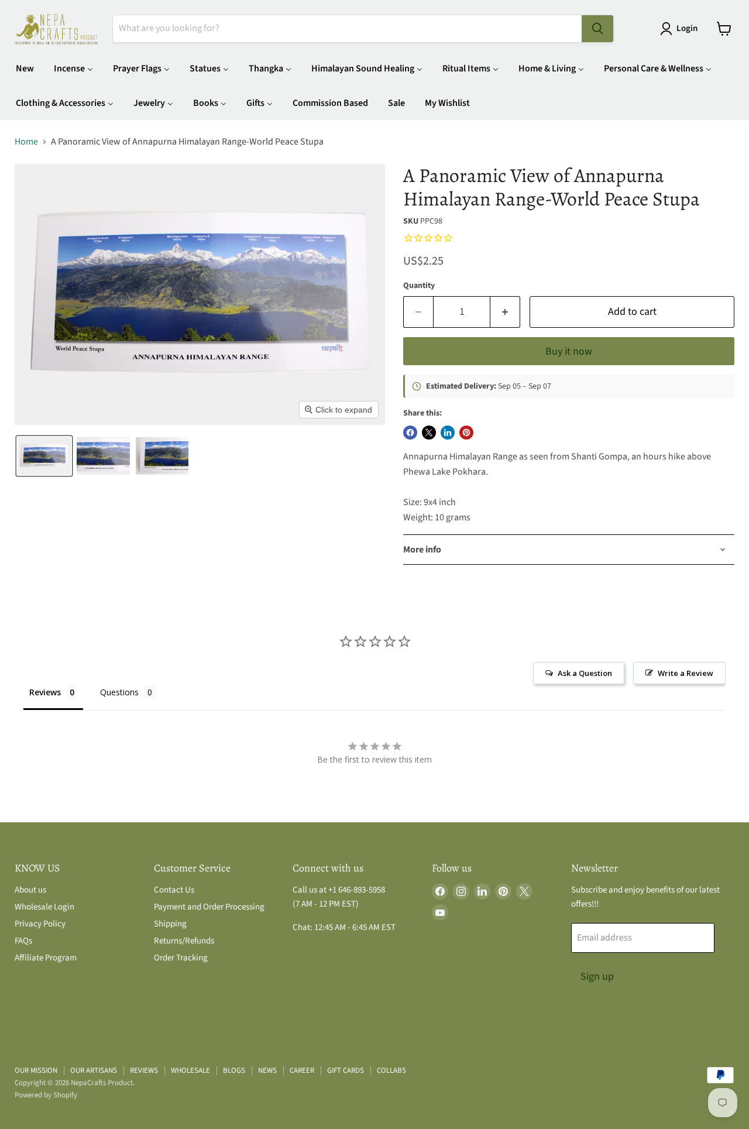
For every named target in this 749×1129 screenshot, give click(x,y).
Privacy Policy (40, 924)
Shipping (170, 924)
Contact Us (174, 890)
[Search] (597, 28)
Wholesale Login (44, 907)
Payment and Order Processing (209, 907)
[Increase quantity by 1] (505, 312)
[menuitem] (25, 68)
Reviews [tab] (45, 692)
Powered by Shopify (46, 1095)
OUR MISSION (36, 1070)
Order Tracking (181, 958)
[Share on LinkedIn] (448, 432)
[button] (681, 29)
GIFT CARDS (345, 1070)
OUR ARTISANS (93, 1070)
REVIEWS (144, 1070)
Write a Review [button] (685, 673)
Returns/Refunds (184, 941)
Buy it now (568, 351)
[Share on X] (429, 432)
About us (30, 890)
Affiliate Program (46, 958)
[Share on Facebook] (410, 432)
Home (26, 141)
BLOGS (234, 1070)
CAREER (302, 1070)
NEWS (267, 1070)
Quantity (419, 285)
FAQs (23, 941)
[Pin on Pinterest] (466, 432)
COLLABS (391, 1070)
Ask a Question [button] (585, 673)
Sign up (597, 976)
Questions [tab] (119, 692)
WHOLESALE (190, 1070)
